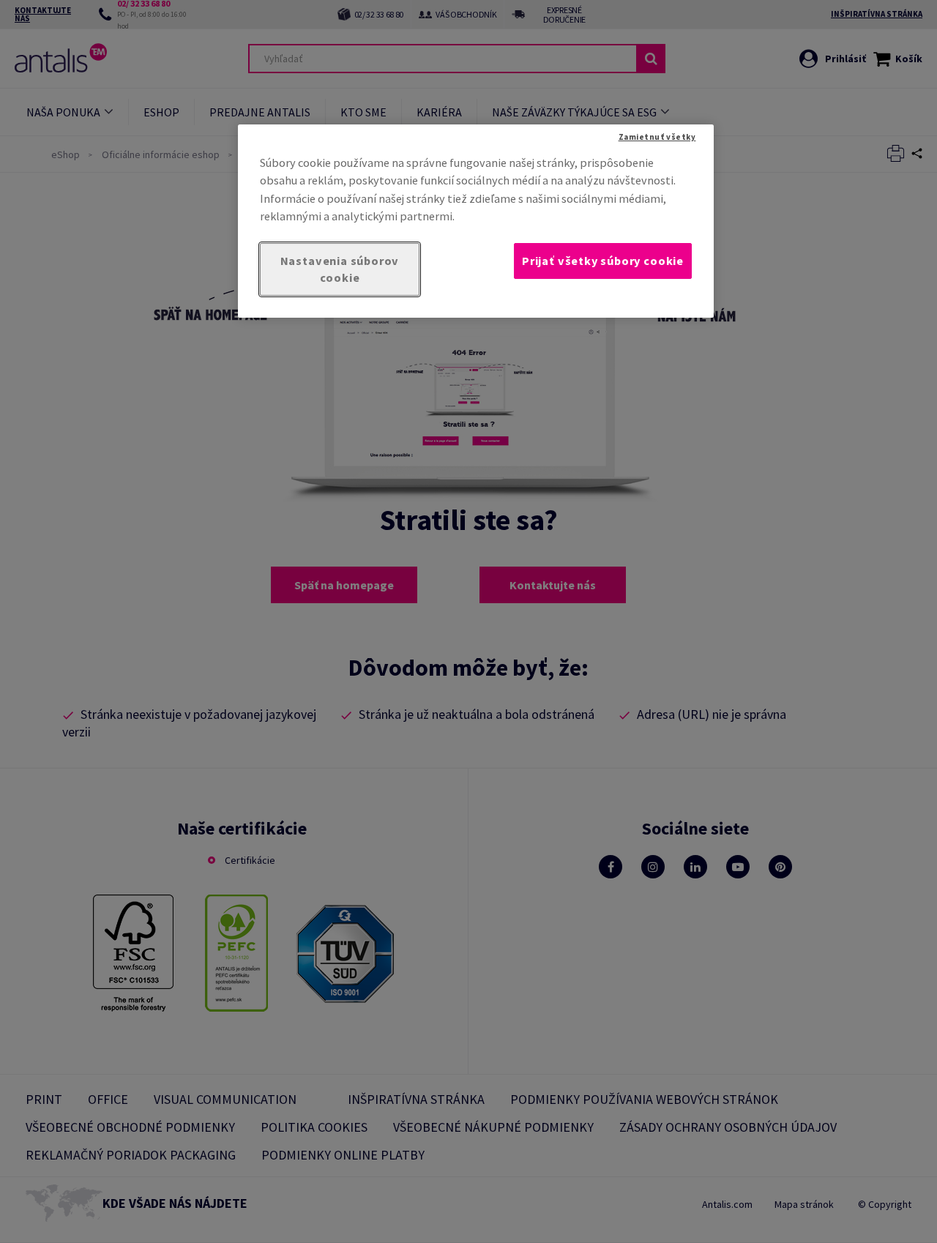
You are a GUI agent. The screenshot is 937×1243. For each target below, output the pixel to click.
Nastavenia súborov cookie (340, 269)
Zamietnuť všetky (657, 137)
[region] (476, 221)
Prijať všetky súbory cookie (603, 260)
